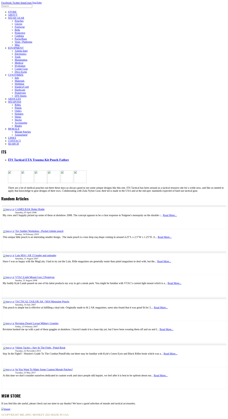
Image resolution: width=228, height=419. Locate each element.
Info (17, 77)
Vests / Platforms (23, 41)
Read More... (170, 215)
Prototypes (20, 92)
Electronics (20, 53)
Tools (18, 56)
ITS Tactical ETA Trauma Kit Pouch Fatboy (38, 160)
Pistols (18, 107)
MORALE (14, 128)
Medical (19, 62)
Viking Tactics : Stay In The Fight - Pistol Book (40, 347)
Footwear (20, 26)
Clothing (19, 35)
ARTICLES (14, 98)
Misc (17, 44)
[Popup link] (14, 182)
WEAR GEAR (16, 17)
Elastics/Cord (22, 86)
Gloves (18, 23)
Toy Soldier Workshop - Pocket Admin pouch (39, 231)
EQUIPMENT (16, 47)
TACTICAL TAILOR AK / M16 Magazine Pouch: (42, 301)
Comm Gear (21, 68)
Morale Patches (23, 131)
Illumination (21, 59)
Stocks (18, 119)
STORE (12, 11)
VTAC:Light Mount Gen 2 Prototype (35, 277)
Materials (19, 80)
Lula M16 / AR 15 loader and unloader (35, 255)
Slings (18, 116)
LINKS (12, 137)
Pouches (19, 20)
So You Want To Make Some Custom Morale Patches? (44, 369)
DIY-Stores (21, 95)
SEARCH (13, 143)
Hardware (20, 89)
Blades (18, 125)
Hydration (20, 65)
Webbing (19, 83)
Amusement (21, 134)
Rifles (18, 104)
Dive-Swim (21, 71)
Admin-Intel (21, 50)
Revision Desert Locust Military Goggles (36, 323)
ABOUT (13, 14)
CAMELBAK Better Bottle (30, 209)
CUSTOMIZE (16, 74)
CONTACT (14, 140)
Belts (17, 29)
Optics (18, 110)
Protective (20, 32)
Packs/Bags (21, 38)
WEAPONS (14, 101)
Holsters (19, 113)
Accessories (21, 122)
